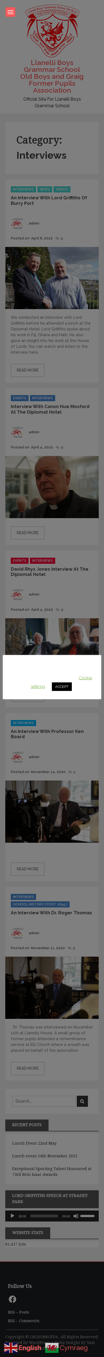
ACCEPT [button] (62, 687)
